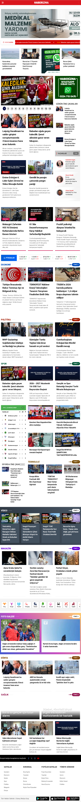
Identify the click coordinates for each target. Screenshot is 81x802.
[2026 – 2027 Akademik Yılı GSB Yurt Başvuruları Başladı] (40, 373)
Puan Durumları (46, 772)
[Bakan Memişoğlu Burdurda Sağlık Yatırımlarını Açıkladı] (67, 728)
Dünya (5, 126)
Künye (25, 778)
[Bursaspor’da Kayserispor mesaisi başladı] (40, 440)
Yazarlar (26, 775)
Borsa (25, 781)
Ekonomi (6, 775)
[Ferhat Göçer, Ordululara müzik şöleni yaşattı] (67, 558)
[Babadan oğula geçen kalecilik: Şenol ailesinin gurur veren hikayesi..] (59, 127)
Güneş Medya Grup (22, 799)
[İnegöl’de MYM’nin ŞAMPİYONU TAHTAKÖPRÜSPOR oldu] (67, 440)
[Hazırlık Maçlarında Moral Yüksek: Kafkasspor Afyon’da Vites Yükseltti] (67, 412)
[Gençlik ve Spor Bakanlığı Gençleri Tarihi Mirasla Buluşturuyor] (67, 373)
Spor (31, 126)
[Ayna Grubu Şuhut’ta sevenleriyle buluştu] (14, 558)
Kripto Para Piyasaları (29, 787)
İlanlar (6, 778)
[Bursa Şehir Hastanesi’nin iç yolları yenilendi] (71, 54)
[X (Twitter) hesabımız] (31, 758)
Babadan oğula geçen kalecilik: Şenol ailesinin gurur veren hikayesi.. (52, 42)
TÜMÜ (76, 153)
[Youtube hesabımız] (38, 758)
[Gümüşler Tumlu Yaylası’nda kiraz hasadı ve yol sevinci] (40, 329)
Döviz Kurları (27, 784)
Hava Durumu (45, 784)
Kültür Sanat (63, 781)
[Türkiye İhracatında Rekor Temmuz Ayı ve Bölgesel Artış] (13, 274)
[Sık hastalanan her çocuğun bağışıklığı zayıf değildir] (40, 728)
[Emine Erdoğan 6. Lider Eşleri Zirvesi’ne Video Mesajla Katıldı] (59, 141)
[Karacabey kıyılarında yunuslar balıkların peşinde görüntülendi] (10, 54)
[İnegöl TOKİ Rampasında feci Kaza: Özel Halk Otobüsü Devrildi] (50, 518)
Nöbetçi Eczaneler (47, 781)
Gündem (5, 172)
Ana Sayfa (26, 772)
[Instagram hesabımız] (35, 758)
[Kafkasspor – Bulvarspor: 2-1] (5, 485)
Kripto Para (44, 778)
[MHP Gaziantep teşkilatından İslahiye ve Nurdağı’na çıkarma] (13, 329)
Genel (59, 219)
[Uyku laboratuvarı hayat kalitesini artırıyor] (13, 728)
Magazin (6, 787)
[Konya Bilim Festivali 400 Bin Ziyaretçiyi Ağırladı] (36, 469)
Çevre (61, 775)
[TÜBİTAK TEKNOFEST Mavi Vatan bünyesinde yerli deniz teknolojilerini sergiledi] (54, 469)
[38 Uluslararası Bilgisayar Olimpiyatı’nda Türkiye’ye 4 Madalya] (72, 469)
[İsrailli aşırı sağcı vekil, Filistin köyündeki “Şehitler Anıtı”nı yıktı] (67, 667)
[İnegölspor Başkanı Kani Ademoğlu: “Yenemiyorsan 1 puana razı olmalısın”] (5, 471)
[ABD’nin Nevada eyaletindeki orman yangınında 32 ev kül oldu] (40, 667)
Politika (6, 784)
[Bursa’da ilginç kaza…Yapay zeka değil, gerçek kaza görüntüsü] (71, 518)
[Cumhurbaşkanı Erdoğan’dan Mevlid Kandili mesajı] (67, 329)
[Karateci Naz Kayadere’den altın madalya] (40, 412)
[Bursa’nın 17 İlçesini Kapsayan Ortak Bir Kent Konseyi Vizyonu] (30, 54)
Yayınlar (44, 775)
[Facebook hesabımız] (28, 758)
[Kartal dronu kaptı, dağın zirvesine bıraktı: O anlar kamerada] (60, 630)
